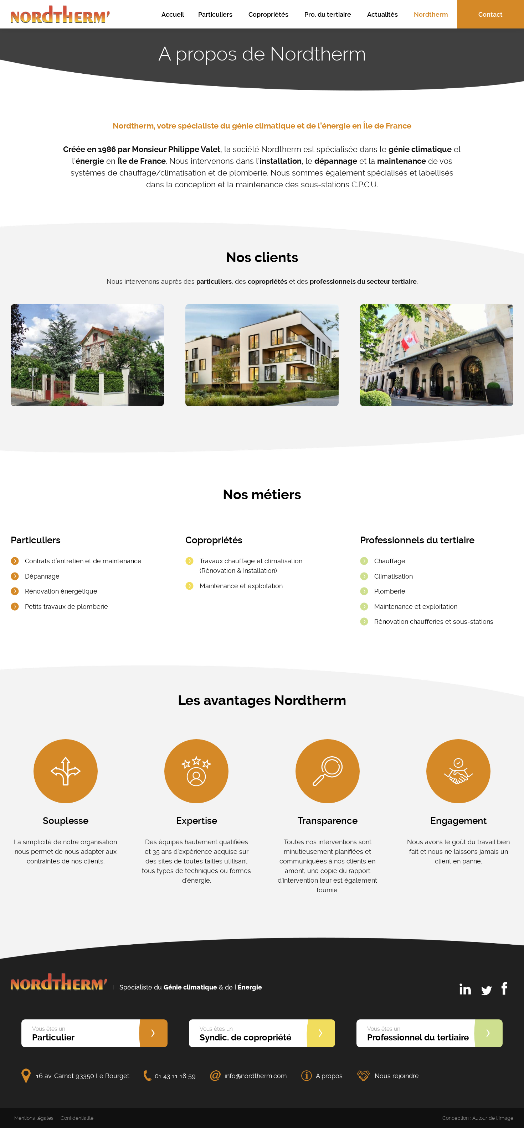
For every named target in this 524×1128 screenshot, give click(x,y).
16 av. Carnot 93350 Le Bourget (82, 1076)
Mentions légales (33, 1118)
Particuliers (215, 14)
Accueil (172, 14)
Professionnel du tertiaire (418, 1034)
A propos (329, 1076)
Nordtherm (431, 14)
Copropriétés (268, 14)
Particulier (53, 1034)
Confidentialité (77, 1118)
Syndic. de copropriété (245, 1034)
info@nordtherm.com (256, 1076)
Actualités (382, 14)
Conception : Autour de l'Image (477, 1118)
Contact (490, 14)
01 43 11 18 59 (175, 1076)
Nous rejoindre (397, 1076)
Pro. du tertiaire (327, 14)
